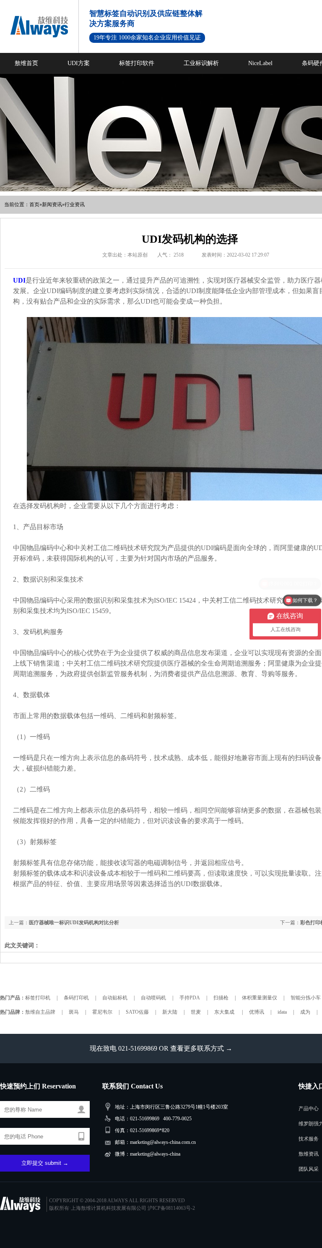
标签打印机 (37, 998)
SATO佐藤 (137, 1012)
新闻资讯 (52, 204)
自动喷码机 (153, 998)
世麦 (196, 1012)
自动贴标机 (114, 998)
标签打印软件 (136, 63)
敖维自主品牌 (40, 1012)
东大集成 (225, 1012)
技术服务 (309, 1139)
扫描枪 (221, 998)
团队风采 (309, 1169)
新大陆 (169, 1012)
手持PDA (189, 998)
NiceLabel (260, 63)
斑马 (74, 1012)
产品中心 (309, 1109)
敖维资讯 (309, 1154)
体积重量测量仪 (259, 998)
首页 (34, 204)
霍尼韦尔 (102, 1012)
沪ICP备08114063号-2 (171, 1208)
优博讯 (256, 1012)
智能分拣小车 (306, 998)
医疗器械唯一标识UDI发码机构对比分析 (74, 923)
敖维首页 (26, 63)
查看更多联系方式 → (201, 1048)
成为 (305, 1012)
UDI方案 (79, 63)
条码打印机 (76, 998)
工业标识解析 (201, 63)
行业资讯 (75, 204)
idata (282, 1012)
